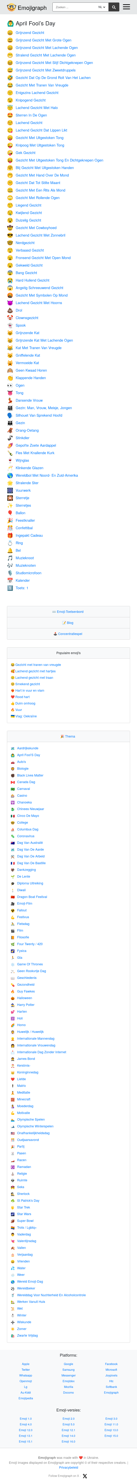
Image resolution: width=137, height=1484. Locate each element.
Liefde (18, 1078)
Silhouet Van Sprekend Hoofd (34, 415)
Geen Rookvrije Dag (28, 970)
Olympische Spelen (28, 1119)
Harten (19, 1011)
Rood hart (20, 696)
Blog (68, 622)
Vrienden (20, 1261)
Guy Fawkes (23, 991)
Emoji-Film (21, 903)
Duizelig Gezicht (24, 220)
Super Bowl (22, 1220)
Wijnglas (18, 460)
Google (68, 1364)
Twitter (26, 1370)
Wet (17, 1308)
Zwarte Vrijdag (24, 1335)
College (19, 822)
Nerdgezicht (21, 242)
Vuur (16, 709)
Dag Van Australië (27, 842)
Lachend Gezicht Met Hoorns (34, 302)
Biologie (20, 768)
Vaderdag (21, 1234)
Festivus (20, 916)
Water (18, 1267)
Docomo (68, 1392)
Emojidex (69, 1381)
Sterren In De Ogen (27, 115)
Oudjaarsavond (25, 1139)
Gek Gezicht (21, 152)
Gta (16, 957)
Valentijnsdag (23, 1240)
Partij (17, 1146)
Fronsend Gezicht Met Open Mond (39, 257)
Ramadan (21, 1166)
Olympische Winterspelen (32, 1126)
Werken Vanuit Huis (28, 1301)
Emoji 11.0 (111, 1424)
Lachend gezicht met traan (32, 677)
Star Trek (20, 1207)
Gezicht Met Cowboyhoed (32, 227)
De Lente (20, 876)
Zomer (18, 1328)
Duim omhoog (23, 703)
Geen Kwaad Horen (27, 370)
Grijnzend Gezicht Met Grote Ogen (39, 40)
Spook (16, 325)
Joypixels (111, 1375)
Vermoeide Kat (23, 362)
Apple (25, 1364)
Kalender (18, 580)
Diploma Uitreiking (27, 883)
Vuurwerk (19, 490)
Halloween (21, 997)
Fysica (18, 950)
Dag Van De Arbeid (28, 856)
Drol (14, 310)
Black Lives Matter (27, 775)
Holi (17, 1018)
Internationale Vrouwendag (33, 1045)
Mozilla (68, 1387)
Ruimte (19, 1180)
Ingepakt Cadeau (25, 535)
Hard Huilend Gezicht (28, 280)
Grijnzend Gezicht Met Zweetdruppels (41, 70)
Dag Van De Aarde (27, 849)
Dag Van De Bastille (28, 862)
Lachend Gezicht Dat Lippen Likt (37, 130)
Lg (25, 1387)
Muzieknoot (20, 557)
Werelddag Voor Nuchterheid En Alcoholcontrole (48, 1294)
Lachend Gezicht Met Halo (32, 107)
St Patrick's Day (25, 1200)
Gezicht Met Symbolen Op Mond (37, 295)
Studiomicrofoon (24, 572)
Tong (15, 392)
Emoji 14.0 (68, 1436)
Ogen (15, 385)
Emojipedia (26, 1398)
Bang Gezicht (22, 272)
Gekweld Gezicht (25, 265)
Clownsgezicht (22, 317)
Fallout (19, 910)
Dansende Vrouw (25, 400)
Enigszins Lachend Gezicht (33, 92)
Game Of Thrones (27, 964)
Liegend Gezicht (24, 205)
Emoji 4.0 (26, 1424)
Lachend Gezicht (24, 122)
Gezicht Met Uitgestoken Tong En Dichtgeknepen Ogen (55, 160)
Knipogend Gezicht (26, 100)
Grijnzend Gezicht (25, 32)
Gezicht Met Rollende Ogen (33, 197)
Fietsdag (20, 923)
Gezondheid (22, 984)
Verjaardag (22, 1254)
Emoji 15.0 (111, 1436)
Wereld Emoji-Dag (27, 1281)
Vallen (18, 1247)
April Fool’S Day (25, 754)
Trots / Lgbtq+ (24, 1227)
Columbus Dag (24, 829)
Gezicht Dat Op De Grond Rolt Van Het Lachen (49, 77)
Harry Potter (22, 1004)
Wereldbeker (23, 1288)
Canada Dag (23, 781)
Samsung (68, 1370)
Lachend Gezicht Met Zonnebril (36, 235)
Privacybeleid (68, 1467)
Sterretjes (19, 505)
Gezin (16, 422)
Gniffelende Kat (23, 355)
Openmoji (26, 1381)
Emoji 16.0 (68, 1441)
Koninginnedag (24, 1072)
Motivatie (20, 1112)
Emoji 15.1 (25, 1441)
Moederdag (22, 1105)
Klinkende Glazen (25, 467)
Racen (18, 1159)
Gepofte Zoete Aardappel (31, 445)
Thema (68, 736)
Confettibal (20, 527)
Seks (17, 1186)
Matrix (18, 1085)
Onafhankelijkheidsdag (30, 1132)
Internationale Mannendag (32, 1038)
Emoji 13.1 (25, 1436)
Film (17, 930)
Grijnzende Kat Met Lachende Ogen (40, 340)
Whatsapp (25, 1375)
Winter (18, 1315)
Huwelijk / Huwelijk (27, 1031)
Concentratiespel (68, 633)
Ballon (16, 512)
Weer (18, 1274)
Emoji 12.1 (68, 1430)
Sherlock (20, 1193)
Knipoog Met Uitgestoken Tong (35, 145)
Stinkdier (18, 437)
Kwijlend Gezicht (24, 212)
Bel (14, 550)
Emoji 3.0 (111, 1418)
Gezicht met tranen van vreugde (36, 664)
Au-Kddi (26, 1392)
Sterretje (18, 497)
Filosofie (20, 937)
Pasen (18, 1153)
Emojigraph (32, 7)
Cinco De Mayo (25, 815)
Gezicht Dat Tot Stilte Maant (33, 182)
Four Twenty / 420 (27, 943)
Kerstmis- (21, 1065)
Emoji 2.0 (69, 1418)
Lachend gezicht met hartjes (33, 671)
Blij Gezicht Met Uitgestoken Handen (40, 167)
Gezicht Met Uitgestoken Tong (35, 137)
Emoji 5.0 (69, 1424)
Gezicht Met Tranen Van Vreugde (37, 85)
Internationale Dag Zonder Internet (38, 1051)
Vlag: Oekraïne (24, 716)
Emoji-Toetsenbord (68, 611)
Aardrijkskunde (24, 748)
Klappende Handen (26, 377)
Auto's (18, 761)
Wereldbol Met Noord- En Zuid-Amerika (42, 475)
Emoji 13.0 (111, 1430)
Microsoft (111, 1370)
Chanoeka (21, 802)
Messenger (69, 1375)
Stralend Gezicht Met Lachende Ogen (41, 55)
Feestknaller (21, 520)
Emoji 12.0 (25, 1430)
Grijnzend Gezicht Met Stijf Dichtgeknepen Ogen (50, 62)
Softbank (111, 1387)
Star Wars (21, 1213)
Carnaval (20, 788)
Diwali (18, 889)
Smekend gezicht (25, 683)
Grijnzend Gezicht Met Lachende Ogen (42, 47)
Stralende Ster (23, 482)
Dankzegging (23, 869)
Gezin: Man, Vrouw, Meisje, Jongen (39, 407)
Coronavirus (22, 835)
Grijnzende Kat (23, 332)
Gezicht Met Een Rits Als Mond (36, 190)
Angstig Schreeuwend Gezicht (35, 287)
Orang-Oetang (23, 430)
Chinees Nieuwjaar (27, 808)
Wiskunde (21, 1321)
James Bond (23, 1058)
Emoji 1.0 (26, 1418)
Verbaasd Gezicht (25, 250)
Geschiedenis (24, 977)
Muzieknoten (21, 565)
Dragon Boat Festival (29, 896)
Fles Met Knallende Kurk (30, 452)
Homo (18, 1024)
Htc (111, 1381)
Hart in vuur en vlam (27, 690)
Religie (19, 1173)
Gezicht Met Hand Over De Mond (38, 175)
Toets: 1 (17, 587)
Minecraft (20, 1099)
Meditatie (20, 1092)
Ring (15, 542)
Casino (19, 795)
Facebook (111, 1364)
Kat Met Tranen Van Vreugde (34, 347)
